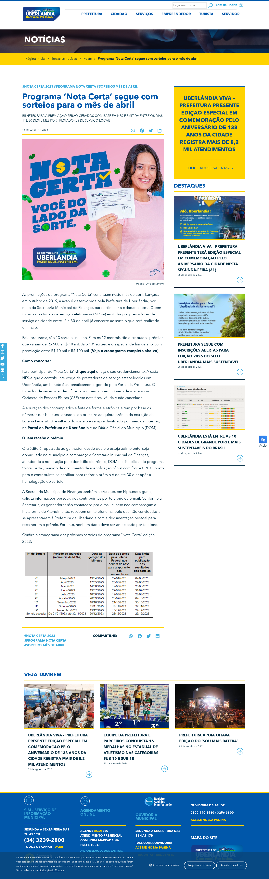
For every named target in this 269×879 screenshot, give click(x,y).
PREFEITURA (91, 14)
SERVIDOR (230, 14)
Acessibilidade (226, 5)
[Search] (210, 5)
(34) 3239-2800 (44, 840)
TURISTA (206, 14)
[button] (133, 130)
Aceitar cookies (232, 865)
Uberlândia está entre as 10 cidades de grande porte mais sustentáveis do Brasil (209, 442)
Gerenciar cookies (165, 865)
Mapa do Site (204, 838)
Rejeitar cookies (199, 865)
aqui (59, 847)
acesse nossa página (153, 847)
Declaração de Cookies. (51, 870)
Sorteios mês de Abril (118, 86)
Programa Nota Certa (76, 86)
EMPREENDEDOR (176, 14)
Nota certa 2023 (38, 86)
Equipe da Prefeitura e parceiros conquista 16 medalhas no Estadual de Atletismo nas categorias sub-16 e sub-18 (131, 747)
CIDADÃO (119, 14)
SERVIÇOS (144, 14)
